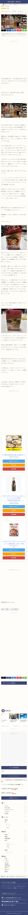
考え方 (15, 869)
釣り (15, 840)
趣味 (14, 831)
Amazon (14, 465)
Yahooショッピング (13, 461)
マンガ (8, 826)
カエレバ (16, 456)
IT (14, 803)
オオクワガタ (10, 852)
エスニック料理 (10, 609)
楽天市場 (14, 469)
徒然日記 (3, 8)
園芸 (15, 836)
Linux (15, 806)
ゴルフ (15, 860)
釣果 (8, 847)
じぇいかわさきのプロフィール (12, 898)
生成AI (15, 813)
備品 (8, 846)
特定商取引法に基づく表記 (10, 901)
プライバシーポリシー (9, 905)
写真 (15, 834)
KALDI (4, 609)
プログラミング (15, 809)
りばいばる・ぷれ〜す (14, 1)
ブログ (15, 862)
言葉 (15, 871)
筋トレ (15, 867)
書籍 (8, 827)
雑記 (17, 609)
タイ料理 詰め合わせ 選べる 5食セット (13, 454)
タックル (9, 842)
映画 (15, 820)
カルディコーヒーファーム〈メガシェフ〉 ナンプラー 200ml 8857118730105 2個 (13, 498)
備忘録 (15, 864)
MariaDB (15, 807)
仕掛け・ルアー (10, 844)
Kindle (8, 824)
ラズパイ (15, 811)
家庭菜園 (15, 838)
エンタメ (14, 817)
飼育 (15, 850)
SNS (15, 858)
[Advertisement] (14, 56)
